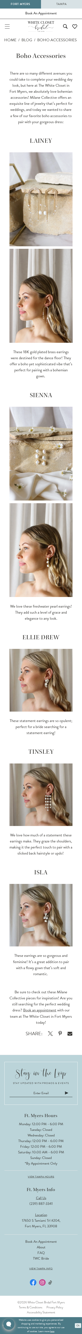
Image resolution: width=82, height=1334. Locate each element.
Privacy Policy (54, 1307)
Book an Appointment (41, 1241)
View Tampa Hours (41, 1177)
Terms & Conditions (30, 1307)
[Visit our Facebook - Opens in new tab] (33, 1282)
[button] (7, 26)
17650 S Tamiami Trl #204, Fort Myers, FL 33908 (41, 1223)
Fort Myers (20, 4)
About (41, 1247)
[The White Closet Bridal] (41, 26)
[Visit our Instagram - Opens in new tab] (42, 1282)
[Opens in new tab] (50, 1033)
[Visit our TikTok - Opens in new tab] (50, 1282)
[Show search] (65, 26)
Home (10, 40)
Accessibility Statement (41, 1312)
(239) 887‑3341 (41, 1203)
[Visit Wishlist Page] (75, 26)
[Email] (70, 1033)
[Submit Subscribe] (67, 1093)
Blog (26, 40)
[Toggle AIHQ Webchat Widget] (9, 1324)
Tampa (61, 4)
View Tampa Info (41, 1268)
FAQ (41, 1252)
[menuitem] (7, 26)
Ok (77, 1325)
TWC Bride (41, 1258)
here (52, 1331)
